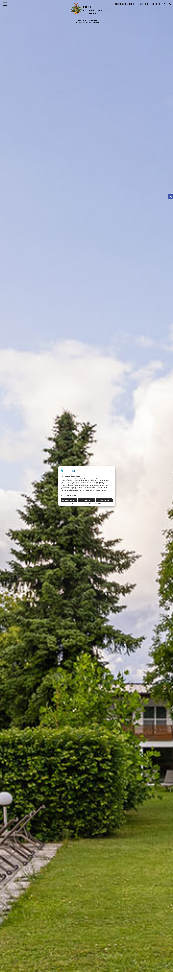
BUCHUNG (155, 4)
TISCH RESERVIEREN (125, 4)
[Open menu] (5, 4)
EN (165, 4)
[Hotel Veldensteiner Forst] (86, 23)
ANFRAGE (143, 4)
